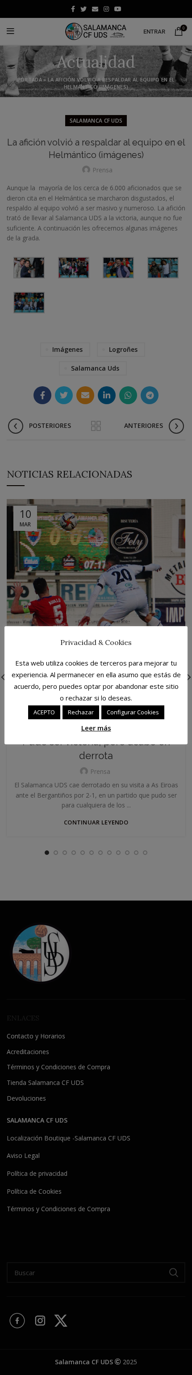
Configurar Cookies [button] (133, 712)
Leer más (96, 727)
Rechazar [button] (81, 712)
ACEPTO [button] (44, 712)
